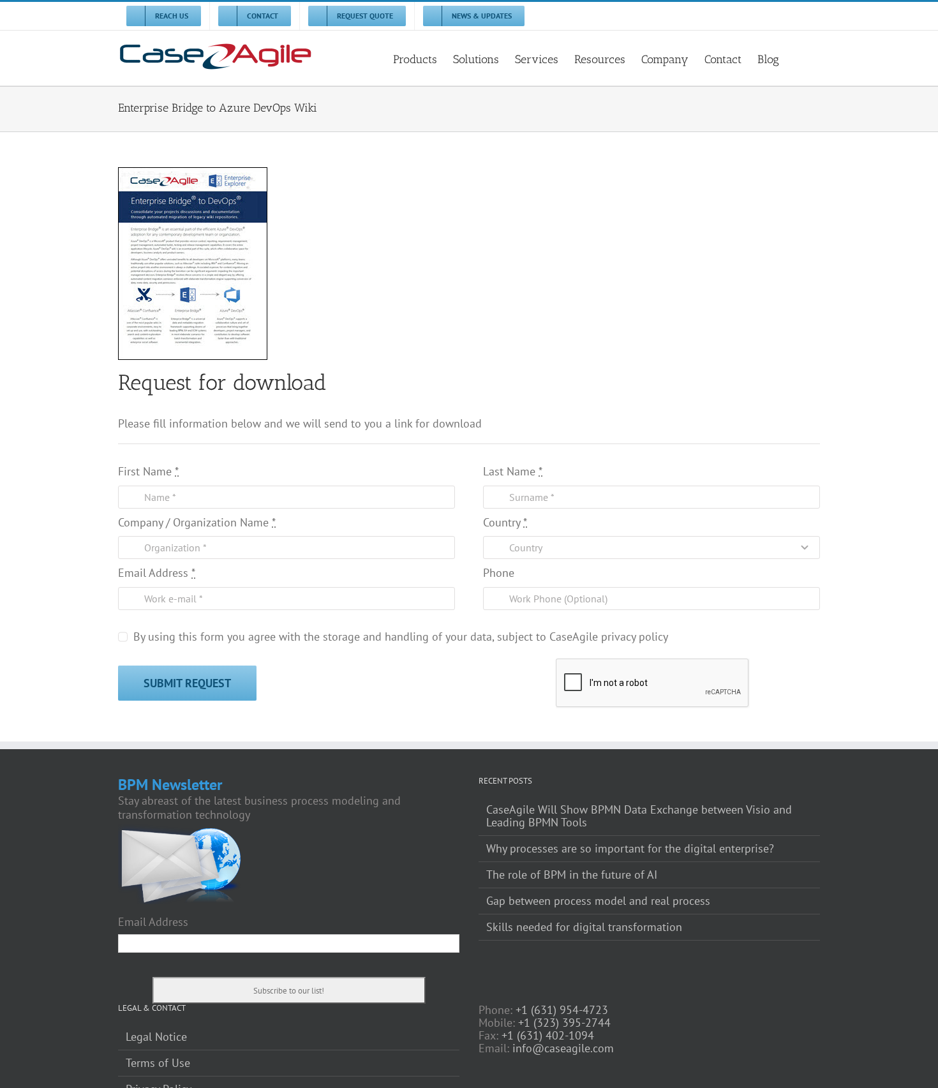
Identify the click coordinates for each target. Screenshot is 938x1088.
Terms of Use (158, 1063)
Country (505, 522)
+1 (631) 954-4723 (562, 1009)
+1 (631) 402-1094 (548, 1035)
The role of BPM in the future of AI (571, 874)
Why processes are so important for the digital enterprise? (630, 848)
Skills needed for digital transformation (584, 927)
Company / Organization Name (197, 522)
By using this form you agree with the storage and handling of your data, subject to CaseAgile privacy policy (400, 636)
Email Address (156, 573)
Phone (498, 573)
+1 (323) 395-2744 (564, 1022)
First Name (148, 471)
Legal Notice (156, 1037)
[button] (799, 58)
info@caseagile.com (563, 1048)
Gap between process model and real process (598, 901)
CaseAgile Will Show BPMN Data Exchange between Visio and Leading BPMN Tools (639, 816)
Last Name (512, 471)
